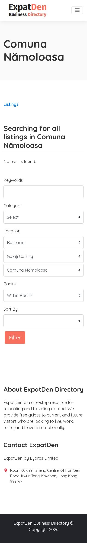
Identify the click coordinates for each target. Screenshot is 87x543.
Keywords (13, 180)
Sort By (10, 309)
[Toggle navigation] (77, 10)
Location (11, 231)
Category (12, 205)
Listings (11, 104)
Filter (15, 337)
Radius (9, 283)
